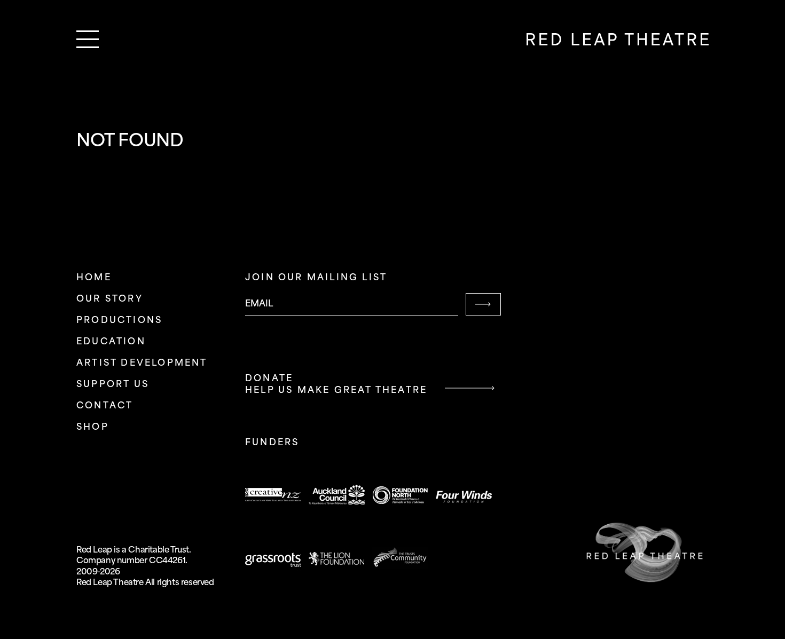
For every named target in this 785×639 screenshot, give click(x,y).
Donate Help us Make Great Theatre (336, 384)
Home (94, 277)
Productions (119, 320)
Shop (92, 427)
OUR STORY (109, 299)
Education (111, 341)
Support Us (112, 384)
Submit (483, 304)
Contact (104, 406)
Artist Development (142, 363)
